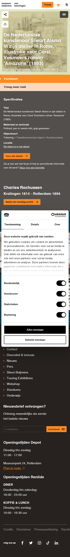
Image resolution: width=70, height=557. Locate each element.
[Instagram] (39, 542)
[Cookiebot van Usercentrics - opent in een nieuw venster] (51, 215)
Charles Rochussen (17, 69)
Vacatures (14, 389)
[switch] (61, 293)
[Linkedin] (56, 542)
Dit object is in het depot (16, 147)
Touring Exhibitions (20, 378)
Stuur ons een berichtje (32, 168)
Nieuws (12, 360)
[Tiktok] (48, 542)
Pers (10, 366)
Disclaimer (23, 529)
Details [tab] (35, 224)
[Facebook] (22, 542)
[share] (5, 14)
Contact (12, 349)
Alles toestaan (35, 329)
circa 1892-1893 (46, 69)
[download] (5, 24)
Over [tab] (57, 224)
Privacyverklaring (46, 529)
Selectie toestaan (35, 339)
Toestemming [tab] (12, 224)
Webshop (13, 384)
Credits (8, 529)
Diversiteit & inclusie (20, 355)
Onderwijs (13, 395)
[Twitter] (31, 542)
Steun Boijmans (17, 372)
